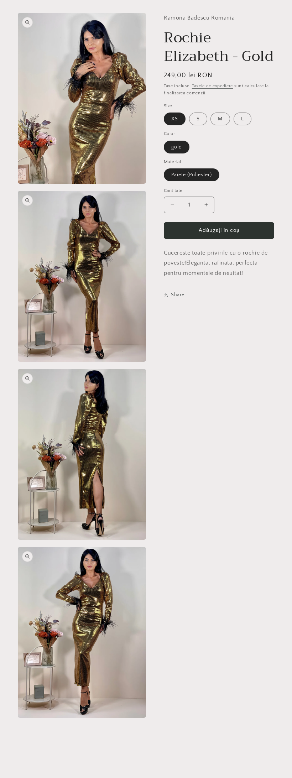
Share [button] (177, 295)
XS (174, 119)
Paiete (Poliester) (191, 175)
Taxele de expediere (212, 86)
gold (176, 147)
